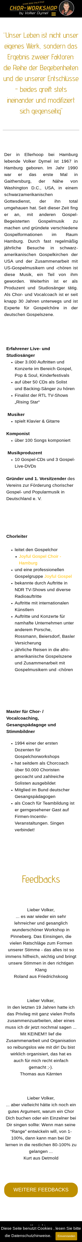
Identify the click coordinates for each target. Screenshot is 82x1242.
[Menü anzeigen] (53, 14)
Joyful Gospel (58, 576)
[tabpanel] (41, 79)
